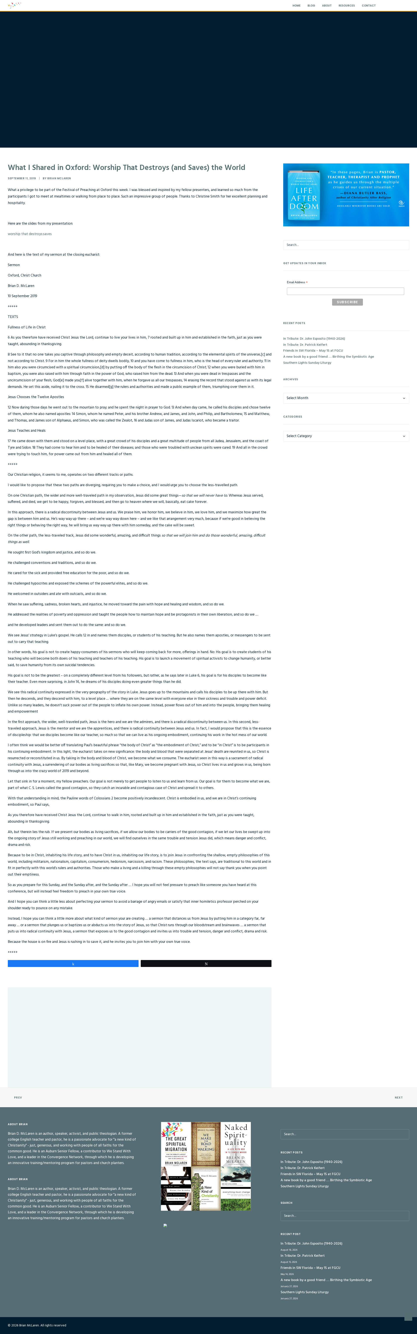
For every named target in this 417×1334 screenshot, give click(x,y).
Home (297, 5)
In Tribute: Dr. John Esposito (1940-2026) (44, 1004)
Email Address (297, 282)
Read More (32, 1020)
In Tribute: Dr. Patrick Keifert (36, 1050)
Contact (369, 5)
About (327, 5)
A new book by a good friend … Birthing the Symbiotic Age (328, 357)
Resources (347, 5)
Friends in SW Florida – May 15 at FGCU (313, 351)
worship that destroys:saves (30, 234)
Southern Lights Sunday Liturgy (307, 363)
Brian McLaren (59, 178)
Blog (311, 5)
